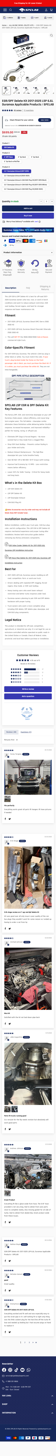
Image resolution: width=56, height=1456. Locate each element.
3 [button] (29, 1342)
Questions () (26, 732)
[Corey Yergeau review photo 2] (7, 799)
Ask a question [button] (28, 696)
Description (10, 287)
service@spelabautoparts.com (17, 1376)
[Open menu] (5, 10)
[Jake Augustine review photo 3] (14, 1109)
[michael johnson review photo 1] (28, 979)
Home (4, 25)
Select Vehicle (44, 120)
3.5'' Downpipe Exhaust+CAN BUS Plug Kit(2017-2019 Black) (25, 180)
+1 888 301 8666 (12, 1381)
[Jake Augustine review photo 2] (7, 1109)
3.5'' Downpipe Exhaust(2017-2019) (16, 171)
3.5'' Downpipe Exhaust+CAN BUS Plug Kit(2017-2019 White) (25, 185)
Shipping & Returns (45, 288)
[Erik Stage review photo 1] (28, 877)
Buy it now (28, 215)
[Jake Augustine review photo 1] (28, 1074)
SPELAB (13, 1429)
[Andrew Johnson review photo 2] (7, 1193)
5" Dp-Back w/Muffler (12, 161)
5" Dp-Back (35, 157)
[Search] (11, 10)
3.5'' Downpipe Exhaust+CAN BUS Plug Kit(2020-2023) (23, 189)
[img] (9, 750)
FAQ (28, 287)
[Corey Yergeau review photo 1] (28, 777)
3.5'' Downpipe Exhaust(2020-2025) (17, 176)
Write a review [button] (28, 689)
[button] (7, 110)
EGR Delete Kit (9, 147)
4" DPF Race (8, 157)
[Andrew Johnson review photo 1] (28, 1171)
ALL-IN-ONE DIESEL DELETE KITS (21, 25)
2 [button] (24, 1342)
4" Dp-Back (22, 157)
